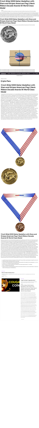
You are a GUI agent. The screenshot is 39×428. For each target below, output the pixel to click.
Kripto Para (22, 278)
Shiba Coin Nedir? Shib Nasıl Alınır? (8, 272)
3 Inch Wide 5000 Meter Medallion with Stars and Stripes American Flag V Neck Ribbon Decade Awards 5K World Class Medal (19, 11)
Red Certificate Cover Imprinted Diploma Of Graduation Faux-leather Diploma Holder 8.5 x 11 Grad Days (17, 264)
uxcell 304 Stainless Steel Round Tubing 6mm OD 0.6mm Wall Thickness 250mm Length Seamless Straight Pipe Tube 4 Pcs (20, 260)
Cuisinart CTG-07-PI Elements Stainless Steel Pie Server (10, 263)
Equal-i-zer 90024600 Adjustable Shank (8, 265)
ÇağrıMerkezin (3, 73)
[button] (33, 73)
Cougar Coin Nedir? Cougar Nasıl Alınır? (28, 280)
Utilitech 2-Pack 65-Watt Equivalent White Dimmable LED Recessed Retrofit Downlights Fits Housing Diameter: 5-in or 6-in (20, 262)
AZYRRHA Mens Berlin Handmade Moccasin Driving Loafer (10, 261)
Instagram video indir (19, 75)
